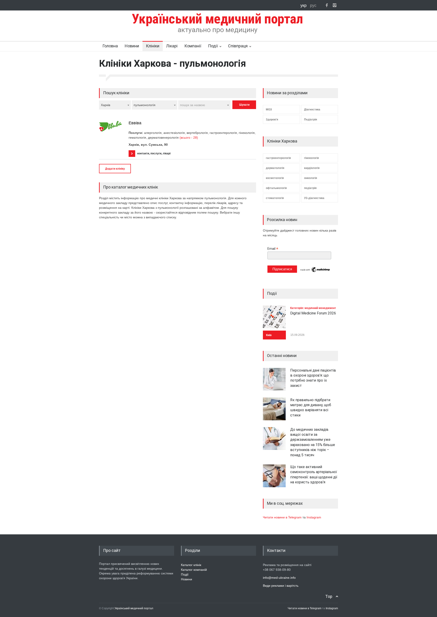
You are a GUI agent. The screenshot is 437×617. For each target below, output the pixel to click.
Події (213, 45)
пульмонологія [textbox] (144, 105)
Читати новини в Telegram (282, 517)
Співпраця (238, 45)
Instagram (314, 517)
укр (304, 5)
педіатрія (310, 188)
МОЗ (269, 109)
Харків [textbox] (105, 105)
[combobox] (115, 105)
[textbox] (204, 105)
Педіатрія (310, 119)
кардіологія (312, 168)
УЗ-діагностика (314, 198)
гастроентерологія (278, 158)
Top (328, 596)
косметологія (275, 178)
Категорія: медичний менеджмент (313, 308)
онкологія (310, 178)
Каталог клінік (191, 565)
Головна (110, 45)
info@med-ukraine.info (279, 577)
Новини (132, 45)
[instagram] (334, 5)
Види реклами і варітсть (280, 585)
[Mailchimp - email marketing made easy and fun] (315, 271)
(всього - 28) (189, 137)
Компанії (192, 45)
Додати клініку (115, 168)
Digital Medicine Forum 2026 (313, 313)
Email (272, 249)
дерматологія (275, 168)
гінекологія (311, 158)
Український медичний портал (133, 608)
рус (313, 5)
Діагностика (312, 109)
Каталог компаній (194, 569)
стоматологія (275, 198)
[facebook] (326, 5)
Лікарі (172, 45)
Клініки (152, 45)
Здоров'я (272, 119)
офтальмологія (276, 188)
